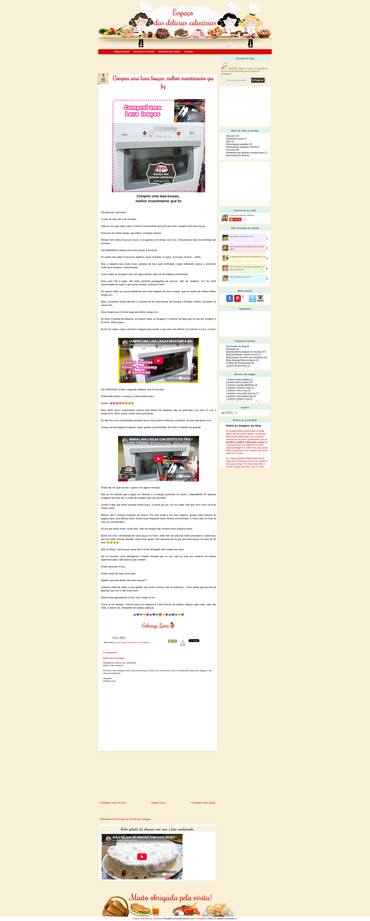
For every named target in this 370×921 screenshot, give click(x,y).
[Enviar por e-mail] (113, 637)
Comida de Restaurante (238, 363)
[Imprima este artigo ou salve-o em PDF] (172, 642)
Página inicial (121, 51)
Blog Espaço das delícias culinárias (244, 357)
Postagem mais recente (112, 802)
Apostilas (231, 349)
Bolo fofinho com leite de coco (241, 236)
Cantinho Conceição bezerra (241, 393)
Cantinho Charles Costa (238, 388)
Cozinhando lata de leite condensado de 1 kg (247, 257)
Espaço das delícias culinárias (147, 918)
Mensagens (144, 642)
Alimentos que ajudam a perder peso (245, 152)
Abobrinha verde (234, 139)
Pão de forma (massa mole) (240, 277)
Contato (188, 51)
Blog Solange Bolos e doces (240, 360)
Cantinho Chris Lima (236, 390)
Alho (228, 141)
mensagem (133, 642)
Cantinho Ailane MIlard (237, 379)
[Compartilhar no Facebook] (121, 637)
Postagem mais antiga (203, 802)
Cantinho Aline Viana (237, 382)
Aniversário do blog (236, 155)
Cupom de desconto (236, 365)
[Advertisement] (151, 61)
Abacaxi (230, 136)
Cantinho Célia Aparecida (239, 396)
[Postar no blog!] (116, 637)
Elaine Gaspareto (198, 918)
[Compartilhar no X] (118, 637)
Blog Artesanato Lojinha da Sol (242, 354)
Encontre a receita (143, 51)
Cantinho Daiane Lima (237, 399)
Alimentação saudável (237, 144)
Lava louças (121, 642)
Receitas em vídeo (169, 51)
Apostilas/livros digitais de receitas (243, 352)
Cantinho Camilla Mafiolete (240, 385)
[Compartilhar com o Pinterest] (124, 637)
